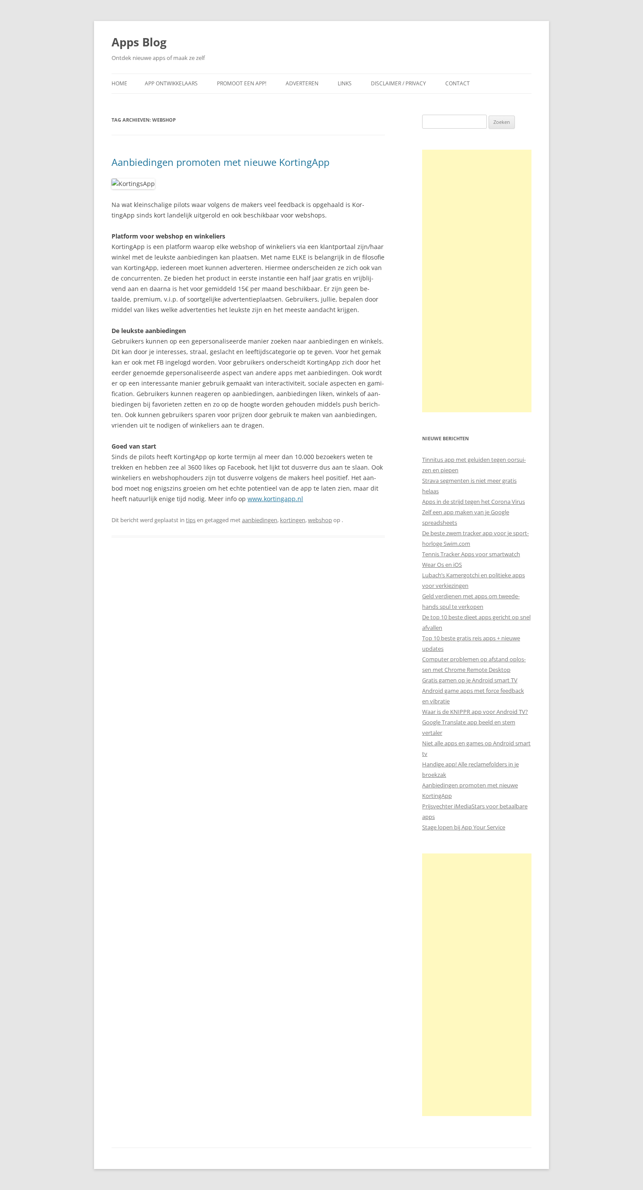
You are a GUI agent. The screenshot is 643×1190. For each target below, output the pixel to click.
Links (345, 83)
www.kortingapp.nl (275, 499)
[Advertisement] (476, 281)
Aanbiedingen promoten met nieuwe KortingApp (220, 161)
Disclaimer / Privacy (398, 83)
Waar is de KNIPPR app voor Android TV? (475, 712)
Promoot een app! (241, 83)
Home (119, 83)
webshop (320, 520)
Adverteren (302, 83)
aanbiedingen (259, 520)
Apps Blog (139, 42)
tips (191, 520)
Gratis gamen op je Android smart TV (469, 680)
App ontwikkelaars (171, 83)
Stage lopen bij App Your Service (463, 827)
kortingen (292, 520)
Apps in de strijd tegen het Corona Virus (473, 501)
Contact (457, 83)
